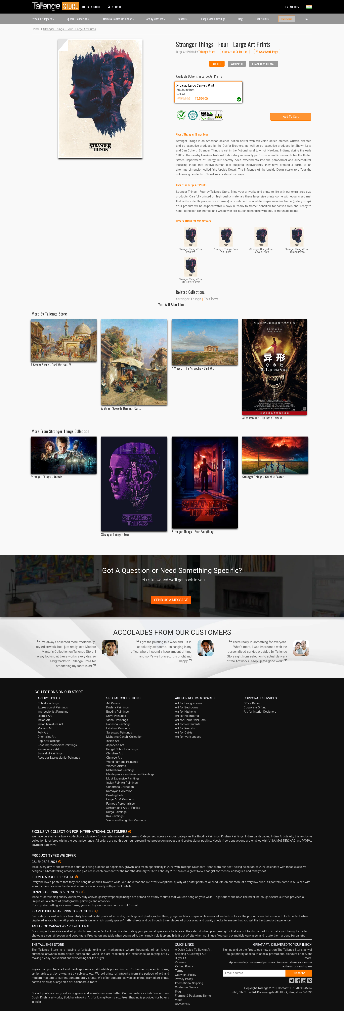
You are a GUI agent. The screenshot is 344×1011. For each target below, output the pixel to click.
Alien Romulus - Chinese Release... (263, 418)
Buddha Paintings (117, 711)
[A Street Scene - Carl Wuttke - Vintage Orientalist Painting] (64, 340)
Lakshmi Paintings (118, 728)
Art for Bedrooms (186, 707)
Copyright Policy (185, 975)
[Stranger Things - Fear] (134, 484)
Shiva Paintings (116, 716)
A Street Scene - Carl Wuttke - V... (51, 365)
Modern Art (45, 728)
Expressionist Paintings (53, 707)
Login (85, 7)
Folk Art (43, 732)
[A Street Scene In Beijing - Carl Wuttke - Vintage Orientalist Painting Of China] (134, 362)
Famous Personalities (120, 803)
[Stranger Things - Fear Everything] (205, 482)
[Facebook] (297, 982)
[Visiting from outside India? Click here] (129, 831)
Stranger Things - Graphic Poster (263, 477)
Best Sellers (262, 19)
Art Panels (113, 703)
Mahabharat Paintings (120, 770)
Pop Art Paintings (49, 741)
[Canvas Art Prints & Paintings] (83, 892)
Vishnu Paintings (117, 720)
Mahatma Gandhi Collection (124, 736)
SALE (307, 19)
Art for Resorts (185, 728)
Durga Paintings (116, 812)
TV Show (211, 299)
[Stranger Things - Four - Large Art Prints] (100, 98)
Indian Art (44, 720)
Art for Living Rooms (188, 703)
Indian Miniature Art (50, 724)
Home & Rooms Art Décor (117, 19)
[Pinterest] (309, 982)
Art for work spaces (188, 736)
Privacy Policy (184, 979)
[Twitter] (291, 982)
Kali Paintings (115, 816)
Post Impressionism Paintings (57, 745)
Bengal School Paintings (122, 749)
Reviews (180, 962)
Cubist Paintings (48, 703)
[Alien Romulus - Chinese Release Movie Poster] (275, 367)
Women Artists (116, 766)
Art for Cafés (184, 732)
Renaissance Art (48, 749)
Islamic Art (45, 716)
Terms (179, 970)
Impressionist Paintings (53, 711)
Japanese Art (115, 745)
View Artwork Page (267, 51)
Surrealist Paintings (50, 753)
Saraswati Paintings (119, 732)
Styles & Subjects (42, 19)
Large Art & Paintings (120, 799)
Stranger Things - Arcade (46, 477)
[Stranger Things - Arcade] (64, 455)
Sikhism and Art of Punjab (123, 808)
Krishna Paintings (117, 707)
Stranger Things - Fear (115, 534)
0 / (291, 7)
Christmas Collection (120, 787)
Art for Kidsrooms (187, 716)
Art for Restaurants (187, 724)
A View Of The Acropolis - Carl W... (193, 368)
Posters (182, 19)
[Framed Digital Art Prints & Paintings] (96, 911)
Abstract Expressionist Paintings (59, 757)
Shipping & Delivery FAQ (190, 954)
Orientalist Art (47, 736)
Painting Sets (114, 795)
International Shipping (189, 983)
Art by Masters (155, 19)
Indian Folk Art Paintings (122, 782)
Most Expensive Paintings (123, 778)
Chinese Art (114, 757)
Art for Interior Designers (260, 711)
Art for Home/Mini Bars (190, 720)
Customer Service (186, 987)
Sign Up (96, 7)
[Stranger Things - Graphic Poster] (275, 455)
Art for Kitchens (185, 711)
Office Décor (252, 703)
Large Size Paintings (213, 19)
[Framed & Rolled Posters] (76, 876)
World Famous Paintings (122, 762)
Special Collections (77, 19)
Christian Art (114, 753)
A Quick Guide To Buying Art (193, 949)
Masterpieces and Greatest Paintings (130, 774)
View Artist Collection (234, 51)
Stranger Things (188, 299)
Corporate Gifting (255, 707)
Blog (240, 19)
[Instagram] (303, 982)
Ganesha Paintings (118, 724)
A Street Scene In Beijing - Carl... (121, 408)
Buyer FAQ (182, 958)
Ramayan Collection (119, 791)
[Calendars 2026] (59, 861)
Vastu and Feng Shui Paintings (126, 820)
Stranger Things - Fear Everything (192, 532)
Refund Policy (184, 966)
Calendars (286, 19)
